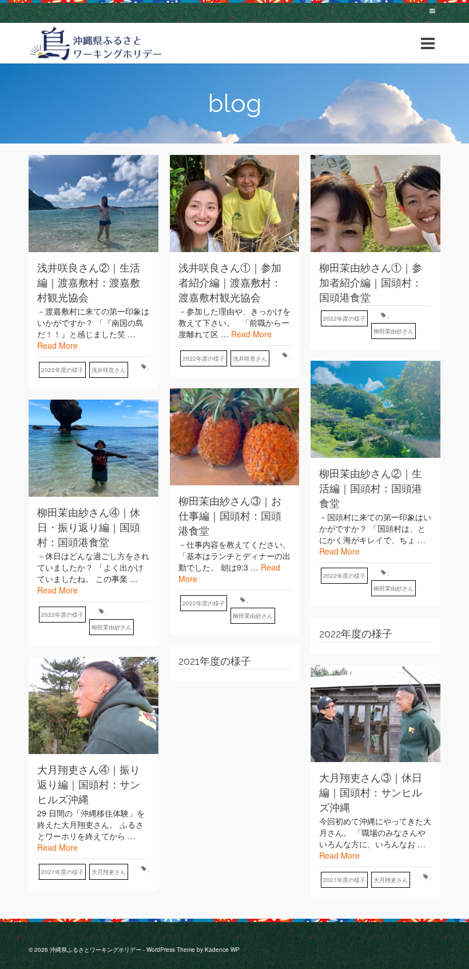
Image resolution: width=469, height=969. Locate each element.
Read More (57, 345)
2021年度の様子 (62, 872)
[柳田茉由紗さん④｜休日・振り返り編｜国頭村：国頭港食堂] (93, 448)
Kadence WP (222, 950)
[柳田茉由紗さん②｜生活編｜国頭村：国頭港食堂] (375, 409)
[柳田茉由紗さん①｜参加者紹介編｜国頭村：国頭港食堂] (375, 203)
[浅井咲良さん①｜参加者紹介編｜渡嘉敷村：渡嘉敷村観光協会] (235, 203)
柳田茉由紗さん (393, 331)
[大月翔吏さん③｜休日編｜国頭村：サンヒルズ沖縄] (375, 713)
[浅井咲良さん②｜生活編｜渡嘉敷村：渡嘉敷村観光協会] (93, 203)
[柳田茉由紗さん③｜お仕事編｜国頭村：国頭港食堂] (235, 436)
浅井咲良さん (109, 370)
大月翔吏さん (109, 872)
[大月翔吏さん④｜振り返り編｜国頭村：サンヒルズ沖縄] (93, 705)
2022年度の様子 (62, 370)
